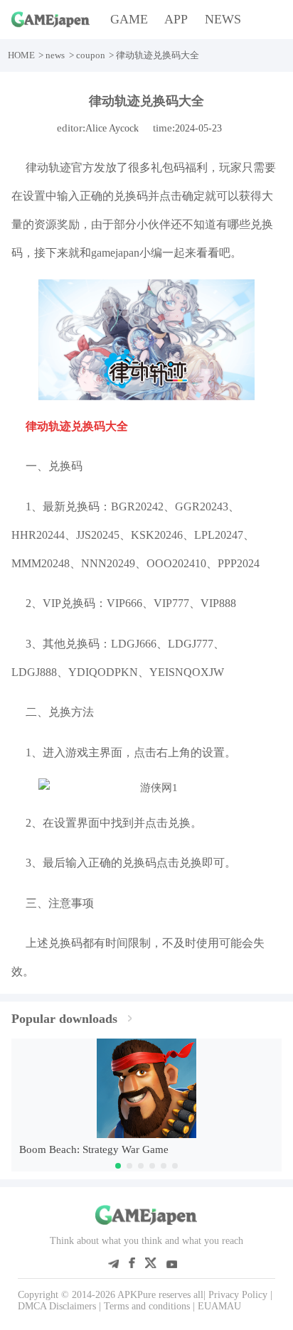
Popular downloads (64, 1019)
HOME (21, 55)
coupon (90, 55)
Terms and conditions (147, 1306)
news (55, 55)
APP (176, 19)
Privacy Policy (237, 1294)
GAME (129, 19)
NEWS (223, 19)
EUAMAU (219, 1306)
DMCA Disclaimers (57, 1306)
